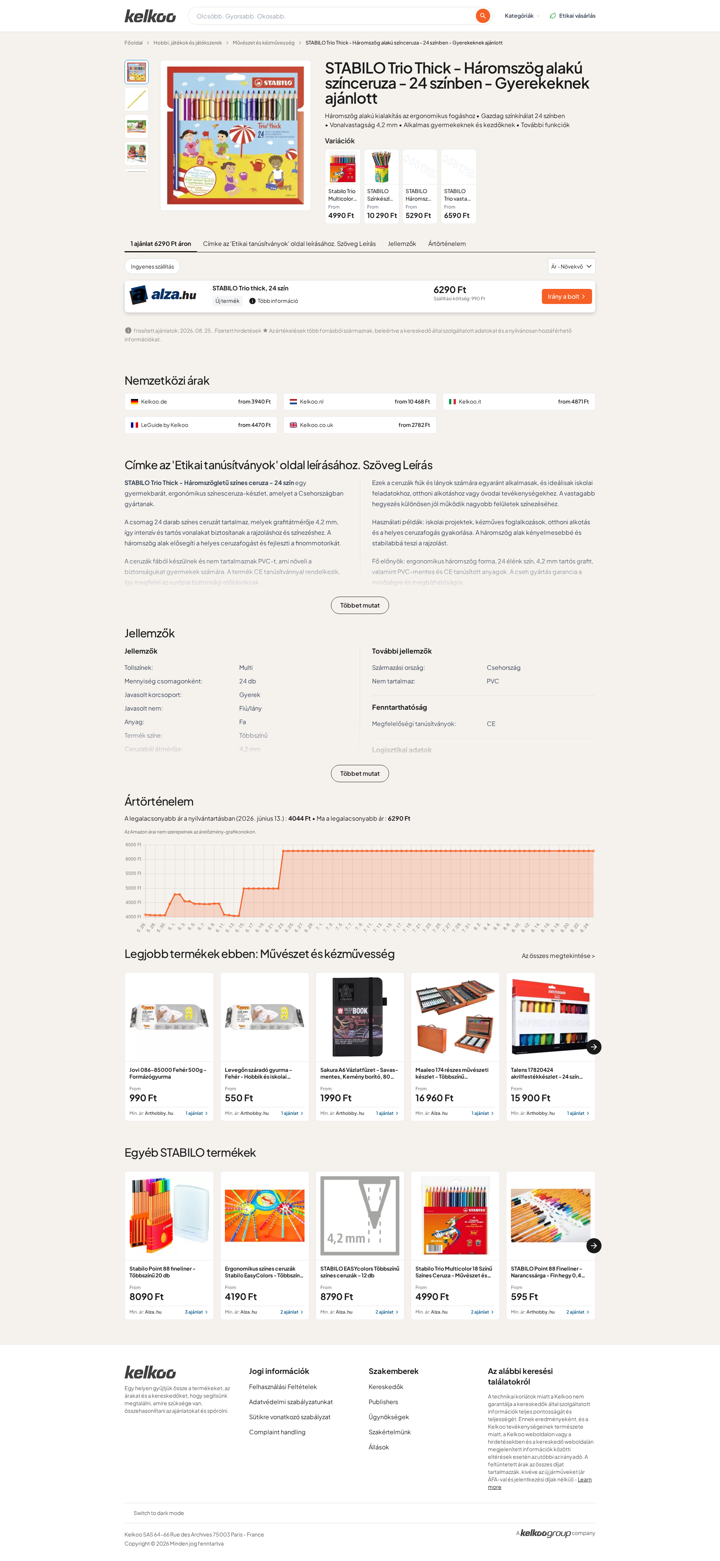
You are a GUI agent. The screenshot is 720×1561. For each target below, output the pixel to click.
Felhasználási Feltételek (283, 1387)
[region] (460, 186)
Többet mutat (360, 605)
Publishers (383, 1402)
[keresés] (483, 16)
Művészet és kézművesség (264, 43)
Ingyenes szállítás (152, 266)
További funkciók (545, 125)
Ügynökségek (389, 1417)
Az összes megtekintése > (558, 955)
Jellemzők (402, 243)
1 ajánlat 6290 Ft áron (161, 243)
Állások (379, 1447)
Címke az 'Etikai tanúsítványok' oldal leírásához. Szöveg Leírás (289, 243)
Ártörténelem (447, 243)
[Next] (594, 1046)
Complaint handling (277, 1432)
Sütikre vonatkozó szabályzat (290, 1417)
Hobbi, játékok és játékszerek (188, 43)
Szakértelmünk (390, 1432)
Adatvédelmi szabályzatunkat (291, 1402)
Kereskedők (386, 1387)
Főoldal (134, 43)
